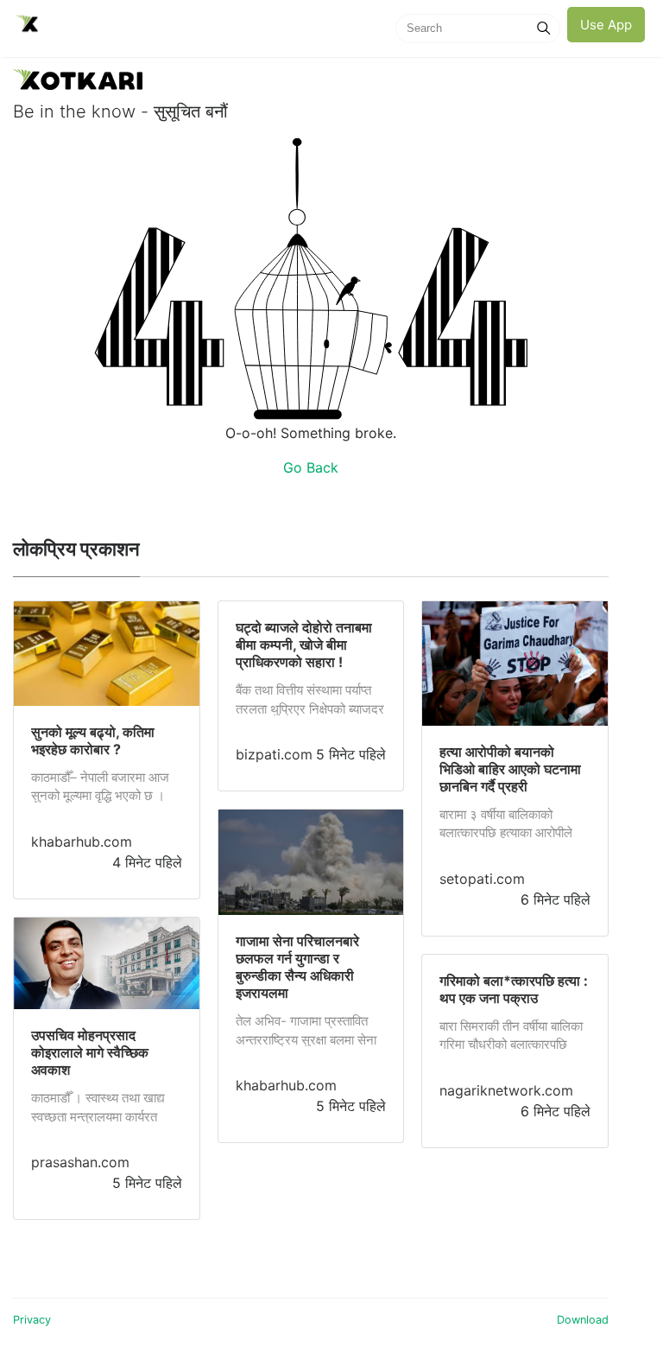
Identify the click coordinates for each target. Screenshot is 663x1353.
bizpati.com (274, 754)
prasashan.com (80, 1162)
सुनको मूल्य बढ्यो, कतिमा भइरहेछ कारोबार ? (93, 740)
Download (583, 1319)
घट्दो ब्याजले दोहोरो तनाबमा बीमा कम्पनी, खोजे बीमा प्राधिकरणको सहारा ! (304, 644)
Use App (606, 24)
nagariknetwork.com (506, 1090)
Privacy (32, 1319)
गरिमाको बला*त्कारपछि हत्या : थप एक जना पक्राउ (513, 989)
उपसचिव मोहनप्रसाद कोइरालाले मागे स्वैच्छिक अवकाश (89, 1052)
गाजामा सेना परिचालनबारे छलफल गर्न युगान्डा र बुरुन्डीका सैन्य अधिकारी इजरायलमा (297, 966)
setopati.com (482, 878)
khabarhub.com (81, 841)
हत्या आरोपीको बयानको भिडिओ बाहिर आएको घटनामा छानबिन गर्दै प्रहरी (510, 769)
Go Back (310, 467)
